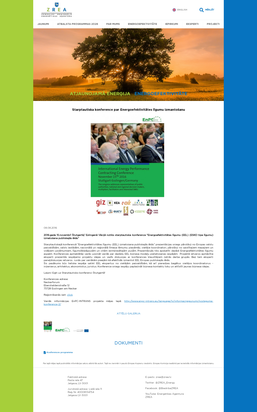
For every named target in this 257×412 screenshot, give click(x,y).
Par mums (113, 24)
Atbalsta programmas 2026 (77, 24)
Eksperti (192, 24)
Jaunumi (43, 24)
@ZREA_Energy (165, 383)
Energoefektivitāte (142, 24)
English (182, 10)
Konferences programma (60, 352)
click (70, 295)
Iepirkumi (171, 24)
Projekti (213, 24)
